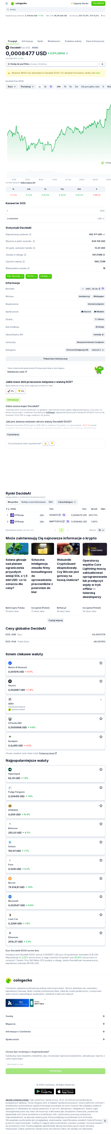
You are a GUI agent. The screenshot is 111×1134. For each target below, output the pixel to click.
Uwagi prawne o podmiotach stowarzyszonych (25, 497)
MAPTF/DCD (55, 521)
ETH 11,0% (94, 16)
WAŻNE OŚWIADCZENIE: (17, 1100)
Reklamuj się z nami (16, 372)
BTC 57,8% (84, 16)
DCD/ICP (53, 515)
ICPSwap (50, 412)
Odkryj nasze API (28, 183)
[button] (84, 296)
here (98, 73)
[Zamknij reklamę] (100, 699)
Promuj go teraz (46, 753)
